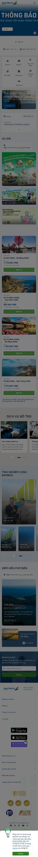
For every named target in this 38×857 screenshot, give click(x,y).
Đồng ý (20, 854)
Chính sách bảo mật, (19, 839)
